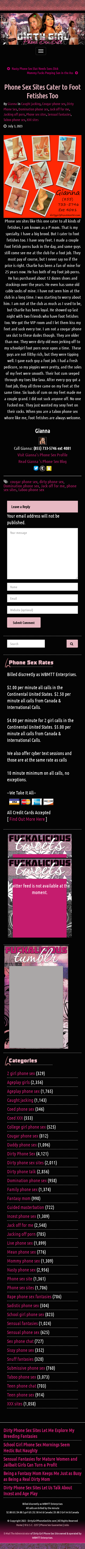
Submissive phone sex (26, 1368)
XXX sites (32, 119)
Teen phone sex (20, 1394)
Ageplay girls (18, 1082)
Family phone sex (22, 1189)
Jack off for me (59, 109)
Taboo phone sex (14, 119)
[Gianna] (43, 440)
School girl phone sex (25, 1314)
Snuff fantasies (20, 1359)
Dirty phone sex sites (25, 1162)
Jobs (66, 1525)
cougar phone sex (24, 481)
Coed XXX (15, 1118)
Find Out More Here (27, 819)
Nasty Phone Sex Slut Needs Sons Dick (35, 68)
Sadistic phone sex (23, 1305)
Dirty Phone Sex (21, 1153)
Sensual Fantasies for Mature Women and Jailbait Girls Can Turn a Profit (40, 1461)
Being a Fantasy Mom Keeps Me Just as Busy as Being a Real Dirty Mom (42, 1476)
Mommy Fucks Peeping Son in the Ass (50, 72)
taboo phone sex (31, 489)
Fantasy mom (18, 1198)
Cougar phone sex (53, 104)
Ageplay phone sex (23, 1091)
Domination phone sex (33, 109)
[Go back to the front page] (42, 29)
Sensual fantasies (59, 114)
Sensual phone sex (23, 1332)
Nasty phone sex (21, 1269)
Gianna (12, 104)
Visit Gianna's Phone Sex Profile (42, 454)
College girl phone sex (26, 1127)
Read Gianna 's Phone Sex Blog (42, 461)
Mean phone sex (21, 1252)
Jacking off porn (14, 114)
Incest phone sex (21, 1216)
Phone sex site (19, 1278)
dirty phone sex (51, 481)
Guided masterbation (25, 1207)
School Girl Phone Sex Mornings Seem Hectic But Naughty (37, 1447)
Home (19, 1525)
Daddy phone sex (22, 1144)
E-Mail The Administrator (17, 1533)
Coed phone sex (20, 1109)
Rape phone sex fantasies (29, 1296)
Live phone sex (20, 1243)
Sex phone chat (20, 1341)
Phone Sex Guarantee (51, 1525)
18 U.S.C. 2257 (31, 1525)
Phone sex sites (36, 114)
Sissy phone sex (20, 1350)
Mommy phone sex (23, 1260)
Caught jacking (31, 104)
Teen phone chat (21, 1386)
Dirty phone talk (21, 1171)
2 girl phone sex (21, 1073)
